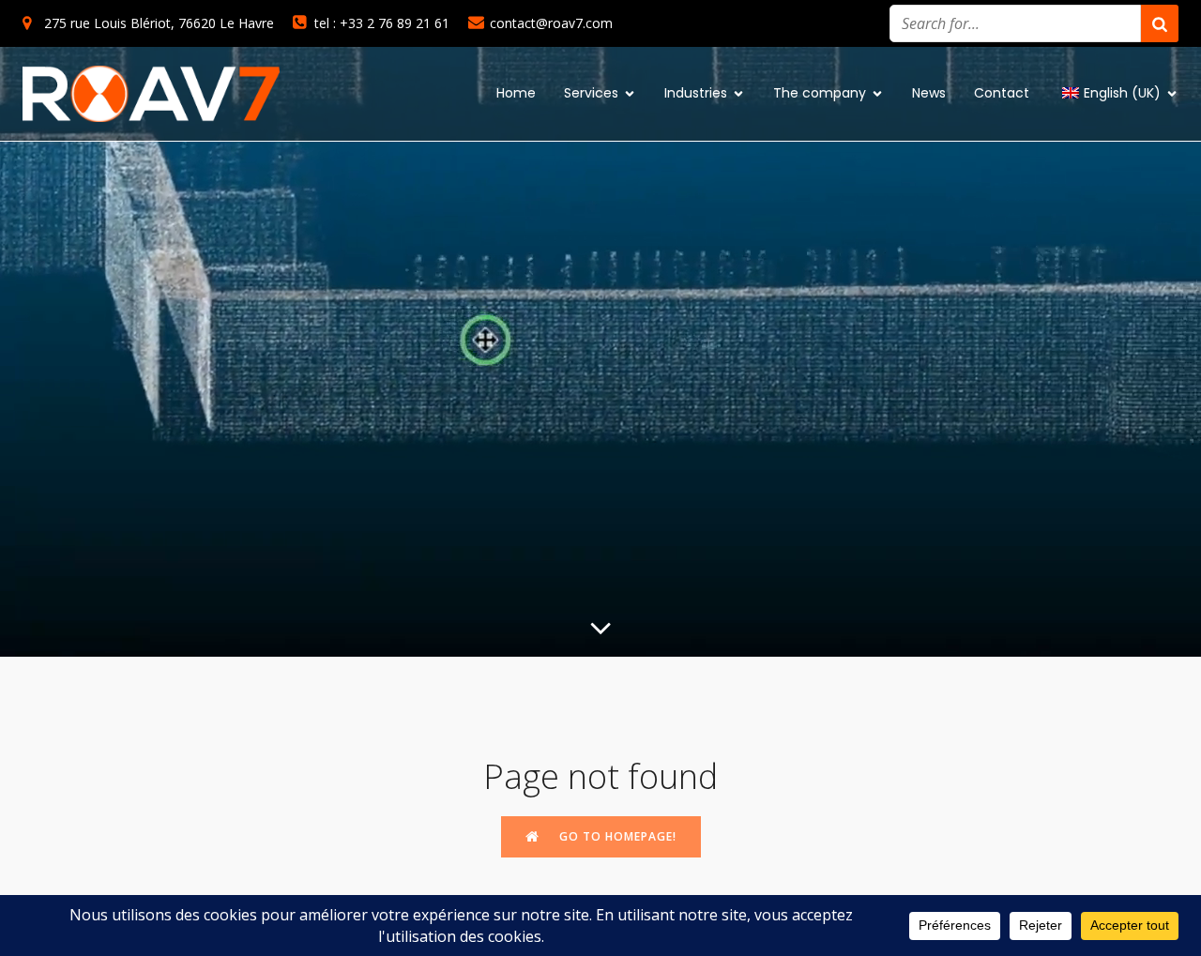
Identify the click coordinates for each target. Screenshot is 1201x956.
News (929, 92)
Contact (1001, 92)
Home (516, 92)
